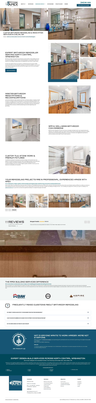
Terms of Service (8, 399)
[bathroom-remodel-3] (80, 200)
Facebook (79, 381)
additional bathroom (9, 187)
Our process (30, 4)
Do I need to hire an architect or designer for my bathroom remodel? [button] (48, 312)
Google (79, 384)
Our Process (63, 381)
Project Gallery (59, 4)
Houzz (79, 386)
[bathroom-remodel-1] (15, 200)
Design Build (46, 386)
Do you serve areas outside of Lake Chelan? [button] (48, 323)
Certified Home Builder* (46, 339)
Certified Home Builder (65, 384)
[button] (6, 210)
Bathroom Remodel (48, 381)
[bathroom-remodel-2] (58, 200)
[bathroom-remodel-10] (37, 200)
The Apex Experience (65, 383)
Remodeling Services (39, 4)
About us (23, 4)
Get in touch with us (11, 70)
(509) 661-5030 (85, 2)
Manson (8, 369)
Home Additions (47, 387)
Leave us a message (31, 383)
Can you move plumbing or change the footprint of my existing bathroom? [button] (48, 318)
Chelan (51, 370)
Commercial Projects (48, 383)
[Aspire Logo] (77, 296)
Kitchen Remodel (47, 389)
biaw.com (36, 344)
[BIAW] (19, 296)
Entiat (29, 370)
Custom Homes (50, 4)
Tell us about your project (83, 5)
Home (4, 36)
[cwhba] (48, 296)
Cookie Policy (15, 399)
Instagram (80, 383)
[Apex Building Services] (11, 4)
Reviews (66, 4)
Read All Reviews (12, 226)
